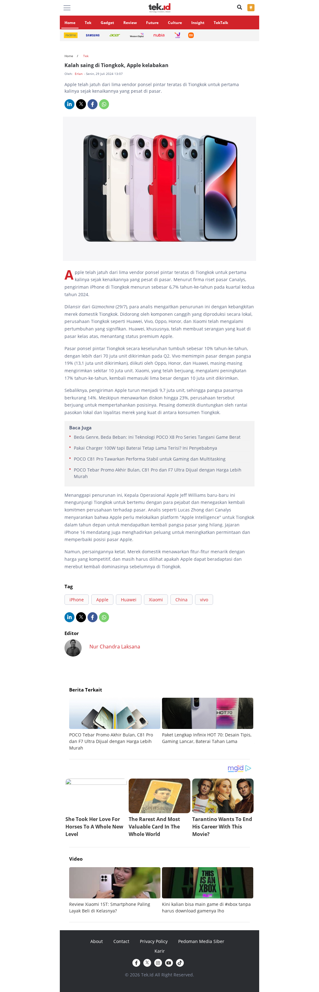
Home (69, 22)
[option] (115, 724)
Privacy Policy (154, 941)
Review (130, 22)
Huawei (128, 600)
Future (152, 22)
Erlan (79, 73)
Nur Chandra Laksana (114, 646)
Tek (88, 22)
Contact (121, 941)
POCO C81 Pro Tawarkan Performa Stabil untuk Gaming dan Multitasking (150, 459)
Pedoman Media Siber (201, 941)
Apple (102, 600)
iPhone (76, 600)
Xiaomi (156, 600)
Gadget (107, 22)
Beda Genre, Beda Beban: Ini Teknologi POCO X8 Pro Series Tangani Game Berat (157, 437)
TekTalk (221, 22)
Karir (160, 951)
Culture (175, 22)
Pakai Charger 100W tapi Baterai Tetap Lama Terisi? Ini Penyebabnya (145, 448)
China (181, 600)
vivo (204, 600)
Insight (197, 22)
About (96, 941)
